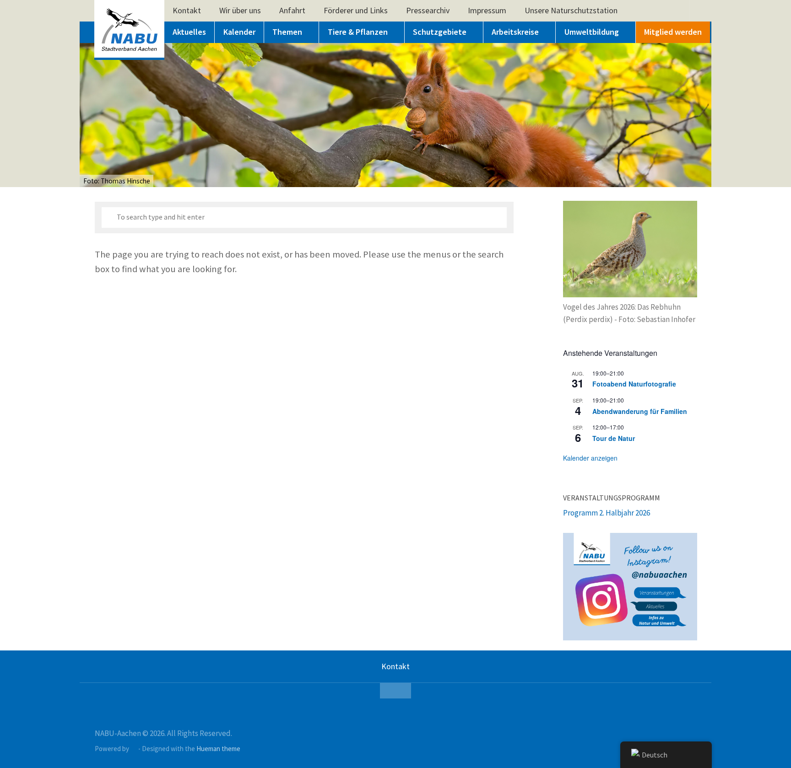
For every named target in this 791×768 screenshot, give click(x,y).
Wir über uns (240, 10)
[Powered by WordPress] (133, 749)
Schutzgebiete (439, 32)
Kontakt (187, 10)
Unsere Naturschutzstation (571, 10)
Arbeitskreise (515, 32)
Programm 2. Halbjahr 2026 (606, 513)
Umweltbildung (591, 32)
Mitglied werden (673, 32)
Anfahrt (292, 10)
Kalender (239, 32)
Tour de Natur (613, 438)
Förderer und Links (356, 10)
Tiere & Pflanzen (358, 32)
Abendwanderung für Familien (639, 411)
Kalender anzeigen (590, 457)
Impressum (487, 10)
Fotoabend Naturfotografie (634, 383)
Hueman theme (218, 748)
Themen (287, 32)
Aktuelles (189, 32)
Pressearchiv (428, 10)
